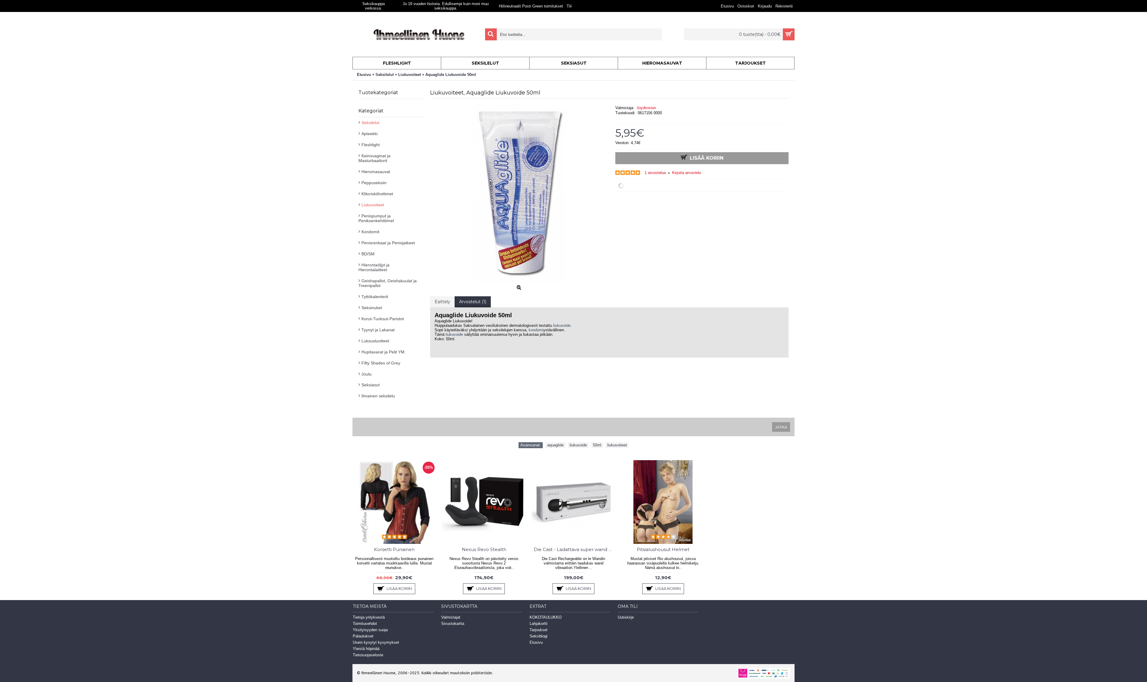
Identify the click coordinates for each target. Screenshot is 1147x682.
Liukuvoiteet (372, 204)
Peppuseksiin (374, 182)
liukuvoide (562, 325)
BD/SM (368, 253)
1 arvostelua (655, 172)
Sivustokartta (452, 623)
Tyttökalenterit (374, 296)
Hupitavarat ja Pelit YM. (383, 352)
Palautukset (363, 636)
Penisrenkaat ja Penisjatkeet (388, 242)
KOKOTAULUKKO (546, 617)
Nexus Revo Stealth (484, 549)
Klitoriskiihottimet (377, 193)
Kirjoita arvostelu (686, 172)
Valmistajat (450, 617)
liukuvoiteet (617, 445)
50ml (597, 445)
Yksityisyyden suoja (370, 630)
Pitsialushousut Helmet (663, 549)
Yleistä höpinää (366, 648)
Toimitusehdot (365, 623)
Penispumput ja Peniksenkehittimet (376, 218)
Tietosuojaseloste (368, 655)
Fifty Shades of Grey (380, 363)
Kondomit (370, 231)
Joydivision (646, 108)
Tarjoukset (539, 630)
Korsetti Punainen (394, 549)
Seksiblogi (539, 636)
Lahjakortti (539, 623)
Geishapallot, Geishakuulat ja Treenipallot (387, 283)
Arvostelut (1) (472, 301)
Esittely (442, 301)
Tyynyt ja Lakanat (378, 329)
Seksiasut (370, 384)
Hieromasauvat (375, 171)
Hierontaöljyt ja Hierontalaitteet (374, 267)
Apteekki (369, 133)
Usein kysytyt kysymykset (376, 642)
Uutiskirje (626, 617)
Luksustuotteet (375, 340)
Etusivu (536, 642)
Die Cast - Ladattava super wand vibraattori (574, 549)
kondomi (536, 330)
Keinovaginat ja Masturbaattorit (374, 158)
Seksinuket (371, 307)
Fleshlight (370, 144)
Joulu (366, 374)
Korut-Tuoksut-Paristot (382, 318)
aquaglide (555, 445)
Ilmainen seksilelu (378, 395)
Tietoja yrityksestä (369, 617)
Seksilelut (370, 122)
